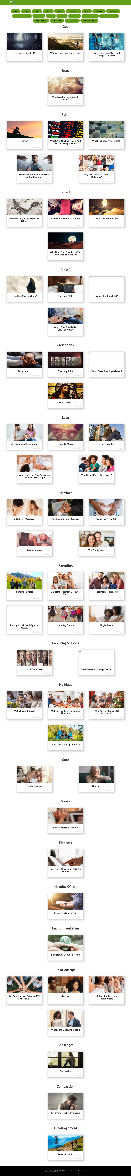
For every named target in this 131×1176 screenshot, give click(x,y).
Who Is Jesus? (65, 402)
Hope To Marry (65, 444)
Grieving (96, 786)
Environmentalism (109, 16)
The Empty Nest (96, 550)
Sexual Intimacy (34, 550)
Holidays (39, 16)
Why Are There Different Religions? (96, 175)
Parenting (113, 11)
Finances (74, 16)
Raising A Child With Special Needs (24, 626)
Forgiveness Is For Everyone (65, 1112)
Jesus (26, 11)
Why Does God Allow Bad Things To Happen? (107, 54)
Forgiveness (24, 371)
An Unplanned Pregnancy (24, 444)
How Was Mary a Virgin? (24, 296)
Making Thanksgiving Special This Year (65, 712)
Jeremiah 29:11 (65, 1154)
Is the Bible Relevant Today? (65, 218)
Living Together (107, 444)
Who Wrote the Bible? (106, 218)
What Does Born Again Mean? (106, 371)
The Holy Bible (65, 296)
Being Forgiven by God (65, 913)
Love (87, 11)
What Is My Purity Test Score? (96, 475)
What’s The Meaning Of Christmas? (107, 712)
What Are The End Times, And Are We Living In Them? (65, 142)
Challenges (57, 20)
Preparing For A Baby (107, 519)
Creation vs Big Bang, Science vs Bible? (24, 219)
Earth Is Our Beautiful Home (65, 954)
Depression (65, 1071)
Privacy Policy (54, 1171)
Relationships (41, 20)
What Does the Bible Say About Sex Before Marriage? (35, 476)
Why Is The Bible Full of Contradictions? (65, 328)
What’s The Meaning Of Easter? (65, 744)
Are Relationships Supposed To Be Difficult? (24, 997)
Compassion (72, 20)
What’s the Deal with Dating (65, 1029)
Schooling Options (65, 625)
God (15, 11)
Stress (62, 16)
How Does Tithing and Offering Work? (65, 870)
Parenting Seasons (22, 16)
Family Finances (35, 786)
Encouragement (89, 20)
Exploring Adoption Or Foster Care (66, 593)
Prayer (24, 140)
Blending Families (24, 591)
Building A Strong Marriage (65, 519)
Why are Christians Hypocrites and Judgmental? (34, 175)
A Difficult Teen (35, 669)
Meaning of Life (90, 16)
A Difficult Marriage (24, 519)
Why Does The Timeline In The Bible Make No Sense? (65, 253)
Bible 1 (48, 11)
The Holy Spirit (65, 371)
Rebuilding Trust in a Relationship (107, 997)
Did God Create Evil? (24, 53)
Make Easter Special (24, 711)
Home (47, 1171)
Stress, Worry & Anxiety (65, 827)
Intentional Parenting (107, 591)
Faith (37, 11)
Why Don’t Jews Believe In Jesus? (65, 98)
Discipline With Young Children (96, 669)
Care (51, 16)
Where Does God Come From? (65, 53)
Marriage (99, 11)
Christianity (73, 11)
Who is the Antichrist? (107, 296)
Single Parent (107, 625)
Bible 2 (60, 11)
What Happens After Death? (106, 140)
